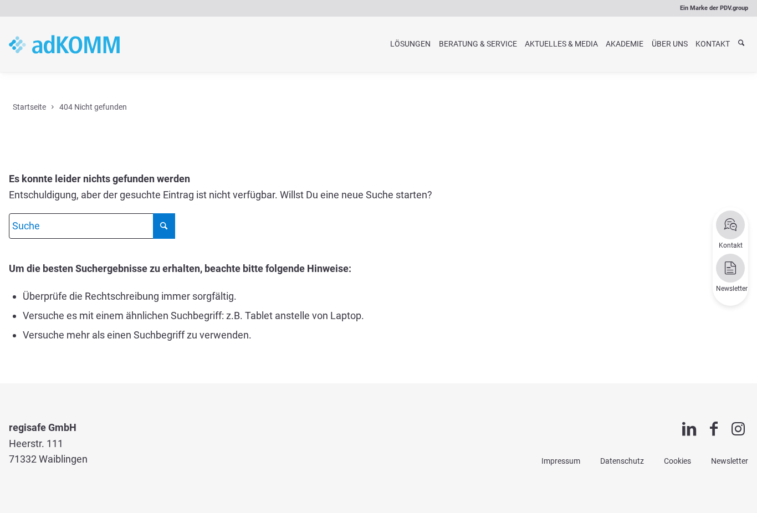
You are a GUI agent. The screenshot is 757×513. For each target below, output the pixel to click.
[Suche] (741, 44)
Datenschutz (622, 461)
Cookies (677, 461)
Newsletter (729, 461)
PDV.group (734, 8)
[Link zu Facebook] (714, 429)
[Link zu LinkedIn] (689, 429)
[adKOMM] (64, 44)
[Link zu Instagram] (738, 429)
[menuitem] (410, 44)
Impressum (560, 461)
